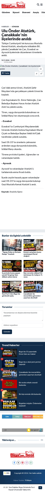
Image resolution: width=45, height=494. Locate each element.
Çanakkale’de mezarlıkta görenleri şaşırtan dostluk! (32, 296)
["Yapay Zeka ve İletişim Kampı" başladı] (12, 245)
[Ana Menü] (41, 5)
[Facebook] (14, 463)
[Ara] (38, 5)
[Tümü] (42, 440)
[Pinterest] (22, 463)
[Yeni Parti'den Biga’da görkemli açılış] (12, 287)
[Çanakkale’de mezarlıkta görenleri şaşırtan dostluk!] (33, 287)
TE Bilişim (28, 480)
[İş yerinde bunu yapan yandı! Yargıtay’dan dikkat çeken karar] (12, 266)
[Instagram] (27, 463)
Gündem (6, 12)
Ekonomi (26, 12)
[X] (18, 463)
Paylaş (6, 73)
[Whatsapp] (31, 463)
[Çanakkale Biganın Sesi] (14, 4)
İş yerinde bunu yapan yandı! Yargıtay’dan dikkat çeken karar (11, 275)
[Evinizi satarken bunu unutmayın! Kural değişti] (33, 245)
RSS (7, 473)
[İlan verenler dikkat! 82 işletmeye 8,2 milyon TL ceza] (33, 266)
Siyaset (16, 12)
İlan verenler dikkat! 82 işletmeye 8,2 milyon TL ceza (33, 275)
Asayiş (36, 12)
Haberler (5, 27)
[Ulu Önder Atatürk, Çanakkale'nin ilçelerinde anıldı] (22, 68)
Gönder (7, 332)
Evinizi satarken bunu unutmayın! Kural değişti (32, 254)
